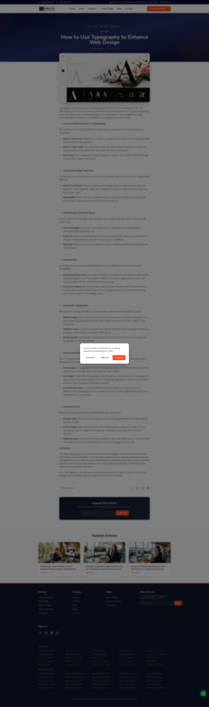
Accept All (119, 358)
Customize (90, 358)
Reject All (104, 358)
